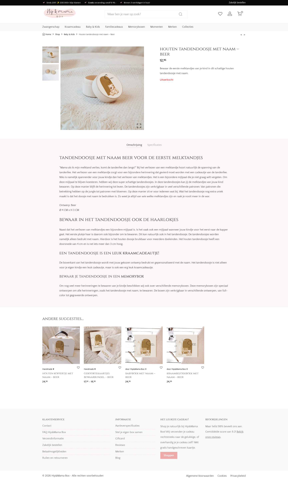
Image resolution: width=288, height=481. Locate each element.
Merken (172, 26)
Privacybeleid (238, 475)
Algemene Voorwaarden (200, 475)
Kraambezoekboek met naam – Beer (182, 375)
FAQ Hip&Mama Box (54, 432)
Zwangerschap (50, 26)
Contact (46, 425)
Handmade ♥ (48, 369)
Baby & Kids (93, 26)
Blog (117, 457)
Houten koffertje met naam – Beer (57, 375)
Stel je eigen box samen (128, 432)
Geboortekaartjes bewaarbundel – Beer (99, 375)
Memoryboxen (136, 26)
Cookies (222, 475)
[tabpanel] (203, 71)
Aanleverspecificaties (127, 425)
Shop (57, 34)
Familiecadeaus (114, 26)
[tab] (134, 145)
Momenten (156, 26)
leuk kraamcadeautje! (135, 253)
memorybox (132, 276)
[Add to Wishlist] (78, 367)
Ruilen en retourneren (55, 457)
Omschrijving (134, 144)
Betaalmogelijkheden (54, 451)
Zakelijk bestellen (237, 2)
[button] (139, 90)
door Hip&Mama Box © (135, 369)
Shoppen (169, 455)
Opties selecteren (51, 380)
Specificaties (154, 144)
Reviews (120, 445)
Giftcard (120, 438)
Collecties (187, 26)
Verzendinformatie (53, 438)
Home (48, 34)
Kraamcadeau (73, 26)
